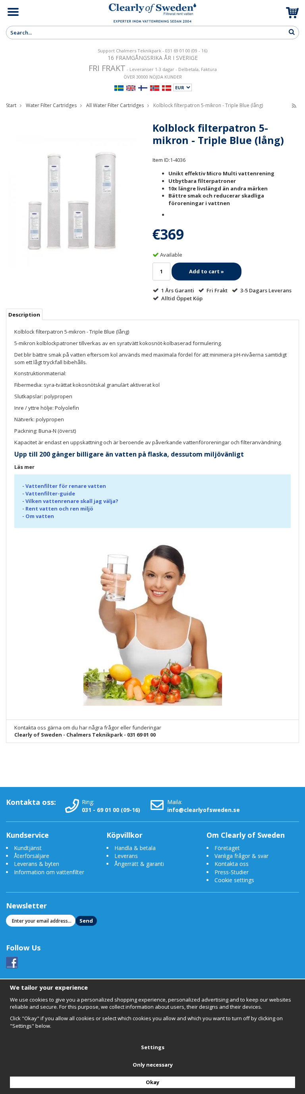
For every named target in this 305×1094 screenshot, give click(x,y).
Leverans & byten (36, 864)
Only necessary (153, 1064)
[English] (130, 87)
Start (11, 105)
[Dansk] (166, 87)
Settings (152, 1047)
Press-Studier (231, 872)
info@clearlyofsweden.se (203, 810)
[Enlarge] (72, 201)
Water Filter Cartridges (51, 105)
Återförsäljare (31, 856)
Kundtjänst (28, 848)
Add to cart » (206, 271)
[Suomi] (142, 87)
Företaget (227, 848)
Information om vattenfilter (49, 872)
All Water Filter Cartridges (115, 105)
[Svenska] (119, 87)
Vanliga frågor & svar (241, 856)
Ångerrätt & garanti (139, 864)
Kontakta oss (231, 864)
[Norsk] (154, 87)
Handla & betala (135, 848)
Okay (152, 1082)
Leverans (126, 856)
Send (86, 920)
